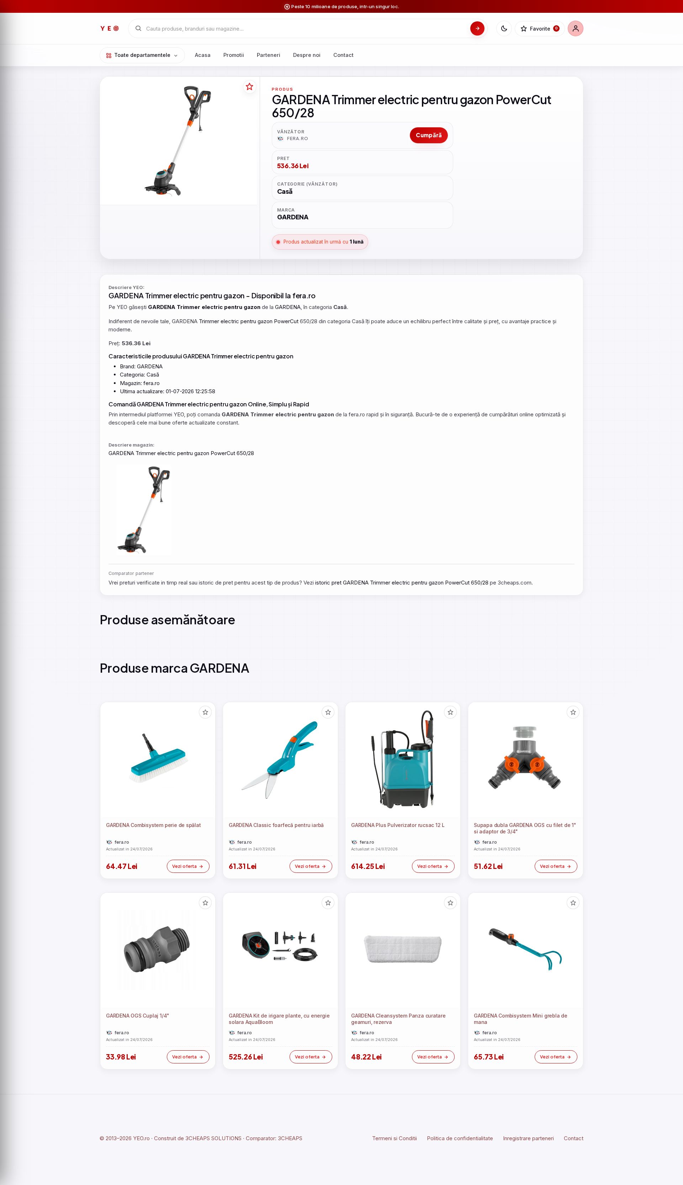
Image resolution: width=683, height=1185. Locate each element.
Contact (343, 55)
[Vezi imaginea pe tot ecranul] (178, 141)
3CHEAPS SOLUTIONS (213, 1138)
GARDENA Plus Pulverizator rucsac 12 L (398, 825)
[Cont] (575, 28)
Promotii (233, 55)
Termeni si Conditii (394, 1138)
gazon (233, 295)
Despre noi (307, 55)
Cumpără (429, 135)
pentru (211, 295)
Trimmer (158, 295)
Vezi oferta (184, 866)
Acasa (203, 55)
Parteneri (268, 55)
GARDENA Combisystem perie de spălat (153, 825)
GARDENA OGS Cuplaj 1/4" (137, 1016)
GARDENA (126, 295)
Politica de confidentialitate (460, 1138)
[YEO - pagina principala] (110, 28)
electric (186, 295)
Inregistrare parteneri (528, 1138)
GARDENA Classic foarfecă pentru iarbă (276, 825)
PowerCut (286, 321)
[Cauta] (477, 28)
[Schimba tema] (504, 28)
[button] (205, 712)
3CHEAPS (290, 1138)
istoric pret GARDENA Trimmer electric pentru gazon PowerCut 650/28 (401, 582)
